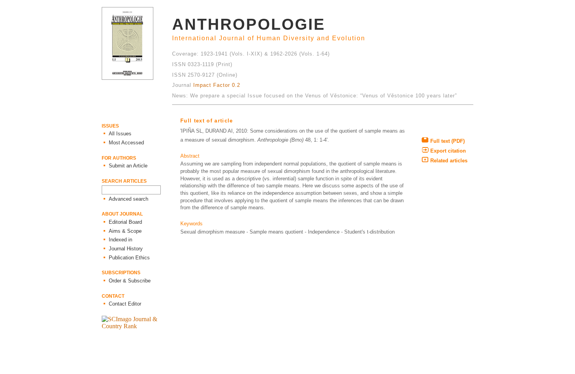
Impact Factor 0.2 (216, 85)
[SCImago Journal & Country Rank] (137, 326)
